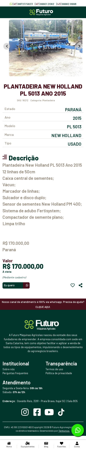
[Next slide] (79, 46)
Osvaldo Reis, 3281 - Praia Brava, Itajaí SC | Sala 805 (40, 401)
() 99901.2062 (44, 4)
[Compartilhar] (80, 285)
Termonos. (64, 430)
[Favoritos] (73, 285)
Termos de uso (54, 369)
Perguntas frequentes (15, 373)
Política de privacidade (59, 373)
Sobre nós (9, 369)
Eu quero (9, 285)
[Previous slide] (6, 46)
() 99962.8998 (66, 4)
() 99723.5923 (23, 4)
